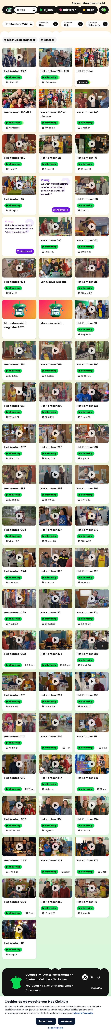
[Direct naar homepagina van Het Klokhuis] (16, 982)
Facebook (33, 990)
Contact (31, 979)
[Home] (8, 10)
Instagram (63, 985)
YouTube (32, 985)
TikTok (47, 985)
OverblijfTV (33, 974)
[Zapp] (104, 10)
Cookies (96, 988)
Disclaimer (59, 979)
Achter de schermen (57, 974)
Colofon (44, 979)
